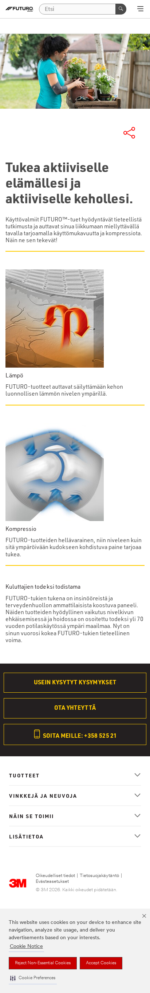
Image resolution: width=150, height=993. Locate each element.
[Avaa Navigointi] (140, 9)
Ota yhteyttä (75, 707)
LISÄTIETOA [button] (26, 836)
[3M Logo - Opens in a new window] (19, 9)
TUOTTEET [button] (24, 775)
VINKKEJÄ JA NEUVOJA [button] (43, 795)
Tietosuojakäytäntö (99, 875)
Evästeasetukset (52, 881)
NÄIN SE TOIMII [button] (31, 815)
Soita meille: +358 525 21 (79, 735)
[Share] (129, 132)
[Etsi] (120, 9)
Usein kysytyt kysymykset (75, 682)
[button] (33, 978)
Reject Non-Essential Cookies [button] (43, 963)
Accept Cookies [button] (101, 963)
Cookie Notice (26, 946)
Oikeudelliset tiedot (55, 875)
